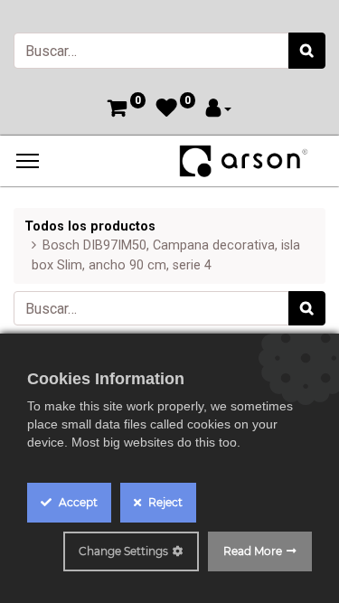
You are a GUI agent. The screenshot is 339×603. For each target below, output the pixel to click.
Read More (252, 551)
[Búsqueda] (306, 51)
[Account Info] (218, 109)
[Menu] (27, 161)
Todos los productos (89, 226)
